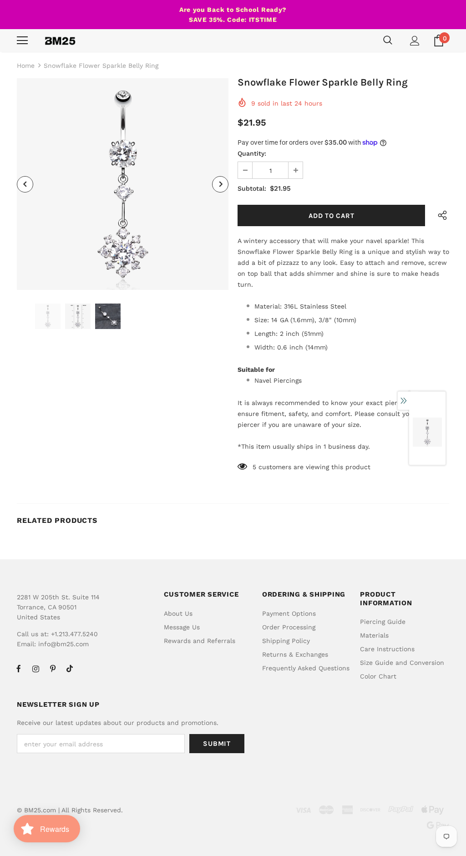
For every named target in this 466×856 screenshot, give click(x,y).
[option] (122, 184)
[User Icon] (415, 41)
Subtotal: (252, 188)
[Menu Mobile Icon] (22, 40)
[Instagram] (35, 668)
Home (26, 65)
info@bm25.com (63, 644)
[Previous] (25, 184)
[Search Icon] (387, 40)
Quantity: (252, 153)
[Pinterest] (53, 668)
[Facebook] (18, 668)
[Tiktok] (69, 668)
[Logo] (60, 40)
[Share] (440, 215)
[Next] (220, 184)
